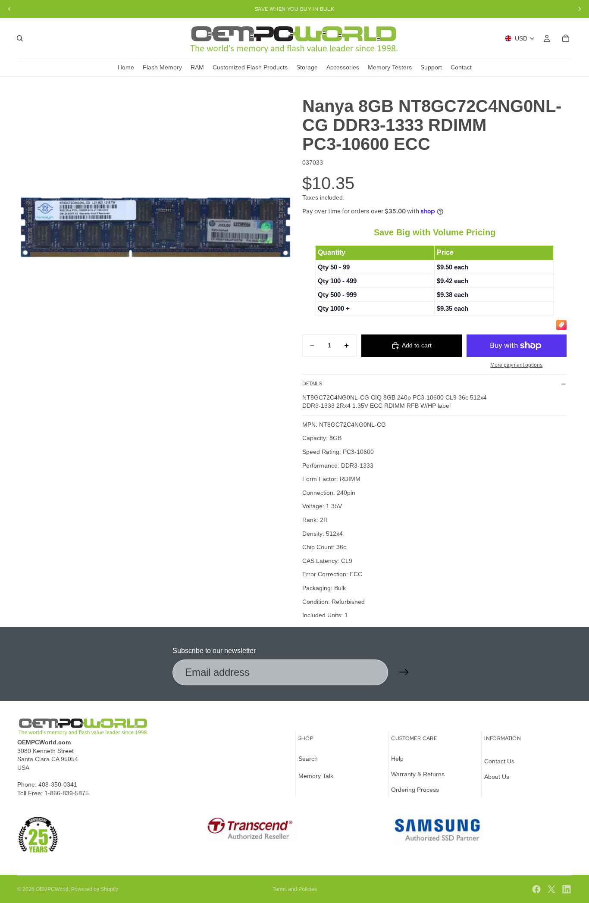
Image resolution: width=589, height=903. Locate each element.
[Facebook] (536, 889)
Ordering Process (415, 789)
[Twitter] (551, 889)
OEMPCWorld (52, 889)
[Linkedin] (566, 889)
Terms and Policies (295, 889)
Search (308, 759)
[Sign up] (404, 672)
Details (312, 383)
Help (397, 759)
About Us (496, 776)
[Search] (19, 38)
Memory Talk (315, 775)
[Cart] (565, 38)
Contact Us (499, 761)
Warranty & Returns (418, 774)
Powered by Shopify (94, 889)
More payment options (516, 365)
